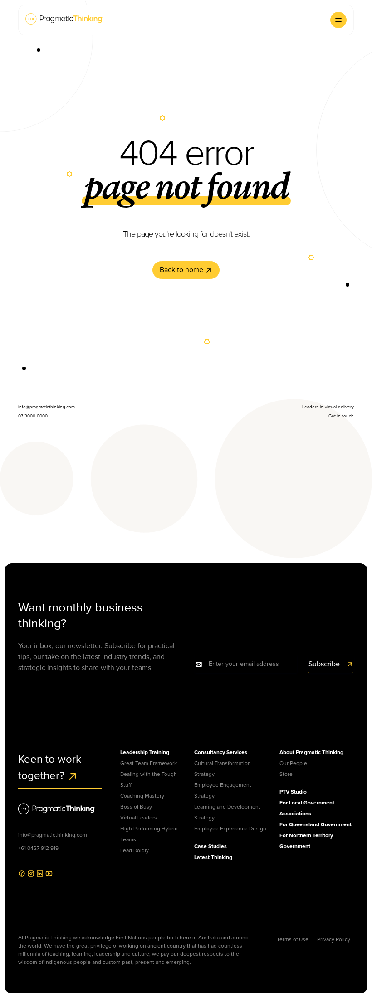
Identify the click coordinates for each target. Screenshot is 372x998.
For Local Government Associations (306, 808)
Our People (293, 763)
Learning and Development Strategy (227, 812)
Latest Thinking (213, 857)
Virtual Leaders (138, 818)
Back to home (182, 269)
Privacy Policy (333, 939)
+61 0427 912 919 (38, 848)
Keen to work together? (49, 767)
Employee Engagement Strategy (222, 790)
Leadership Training (144, 752)
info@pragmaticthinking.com (52, 835)
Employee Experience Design (230, 828)
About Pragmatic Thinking (311, 752)
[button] (338, 20)
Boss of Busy (136, 807)
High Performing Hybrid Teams (149, 834)
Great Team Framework (148, 763)
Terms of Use (292, 939)
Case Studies (210, 846)
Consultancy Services (220, 752)
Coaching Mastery (142, 796)
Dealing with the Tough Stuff (148, 779)
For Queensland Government (315, 824)
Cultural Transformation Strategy (222, 768)
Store (286, 774)
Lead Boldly (134, 850)
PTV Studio (293, 792)
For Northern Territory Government (306, 840)
